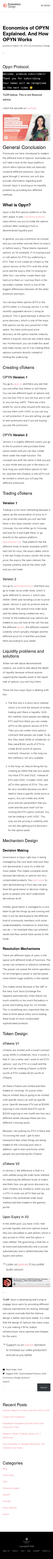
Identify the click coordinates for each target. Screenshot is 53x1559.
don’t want (38, 880)
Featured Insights (11, 1488)
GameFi (6, 1494)
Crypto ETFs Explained (14, 1416)
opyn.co (18, 383)
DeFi (20, 1369)
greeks (20, 627)
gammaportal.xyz (23, 585)
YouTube (31, 108)
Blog (5, 1468)
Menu (47, 5)
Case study (8, 1475)
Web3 (6, 1514)
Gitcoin (29, 1345)
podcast (23, 1264)
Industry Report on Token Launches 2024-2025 (26, 1410)
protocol (25, 1377)
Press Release (10, 1507)
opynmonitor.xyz (12, 541)
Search (6, 1381)
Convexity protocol (34, 216)
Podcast (7, 1501)
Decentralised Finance (30, 1373)
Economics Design (12, 1377)
